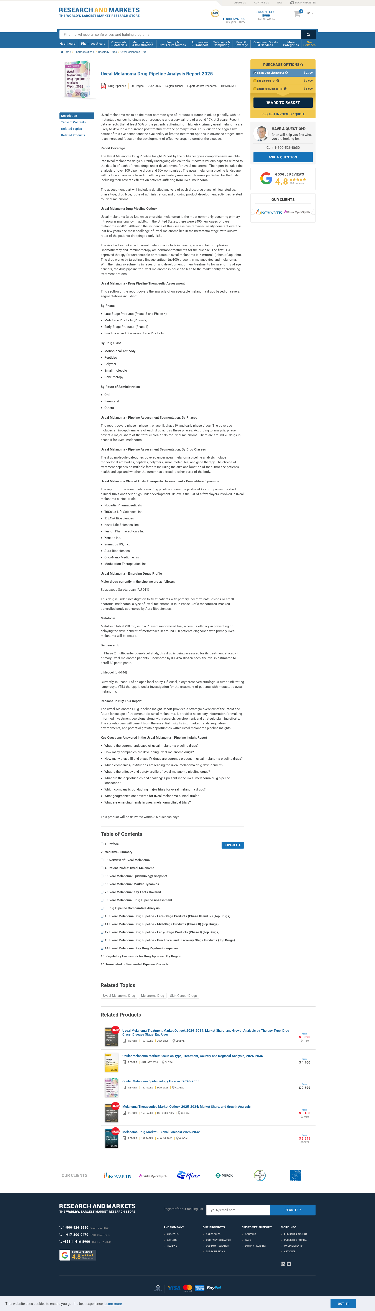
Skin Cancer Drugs (183, 996)
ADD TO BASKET (283, 102)
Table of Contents (73, 122)
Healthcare (68, 43)
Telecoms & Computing (221, 44)
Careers (172, 1240)
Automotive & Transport (200, 44)
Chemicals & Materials (119, 44)
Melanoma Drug (152, 996)
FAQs (248, 1240)
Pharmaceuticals (93, 43)
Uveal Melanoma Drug (119, 996)
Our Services (309, 44)
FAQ (279, 2)
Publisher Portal (295, 1240)
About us (173, 1234)
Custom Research (217, 1245)
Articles (289, 1251)
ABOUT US (240, 2)
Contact (250, 1234)
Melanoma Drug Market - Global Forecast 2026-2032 (161, 1132)
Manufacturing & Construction (142, 44)
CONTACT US (261, 2)
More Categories (291, 44)
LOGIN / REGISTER (305, 2)
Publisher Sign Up (295, 1234)
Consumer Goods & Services (265, 44)
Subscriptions (215, 1251)
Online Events (293, 1245)
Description (69, 115)
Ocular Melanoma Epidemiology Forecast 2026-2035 (160, 1081)
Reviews (172, 1245)
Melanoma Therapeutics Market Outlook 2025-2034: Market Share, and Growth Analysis (186, 1107)
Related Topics (71, 128)
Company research (218, 1240)
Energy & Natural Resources (173, 44)
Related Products (73, 135)
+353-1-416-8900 (266, 14)
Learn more (113, 1304)
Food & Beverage (241, 44)
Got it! (343, 1303)
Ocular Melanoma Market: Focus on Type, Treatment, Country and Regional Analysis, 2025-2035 (192, 1056)
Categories (213, 1234)
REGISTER (293, 1210)
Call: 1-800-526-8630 (283, 148)
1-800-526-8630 (235, 19)
